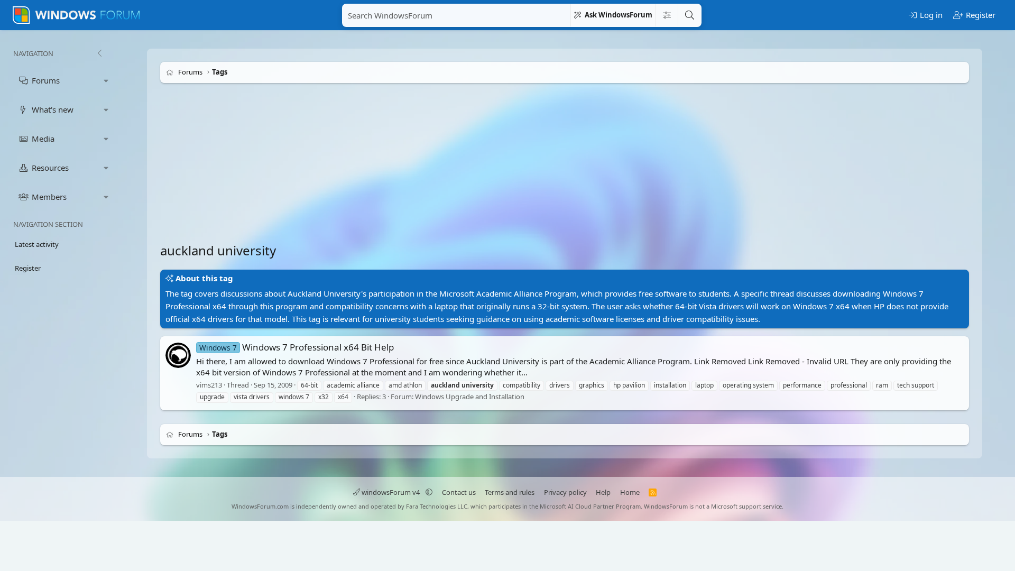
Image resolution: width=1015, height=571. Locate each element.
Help (603, 492)
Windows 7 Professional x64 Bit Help (296, 347)
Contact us (459, 492)
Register (28, 268)
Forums (46, 80)
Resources (50, 167)
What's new (52, 109)
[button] (106, 81)
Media (43, 138)
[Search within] (667, 15)
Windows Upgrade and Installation (469, 397)
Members (49, 196)
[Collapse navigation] (99, 53)
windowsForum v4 (390, 492)
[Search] (689, 15)
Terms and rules (509, 492)
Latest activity (37, 244)
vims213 (209, 385)
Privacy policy (565, 492)
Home (630, 492)
